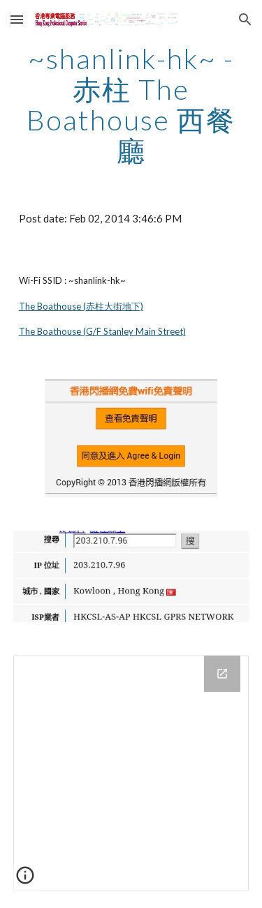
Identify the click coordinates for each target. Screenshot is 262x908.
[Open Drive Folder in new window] (222, 674)
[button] (17, 19)
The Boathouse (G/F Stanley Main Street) (102, 331)
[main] (131, 105)
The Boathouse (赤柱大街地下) (81, 306)
